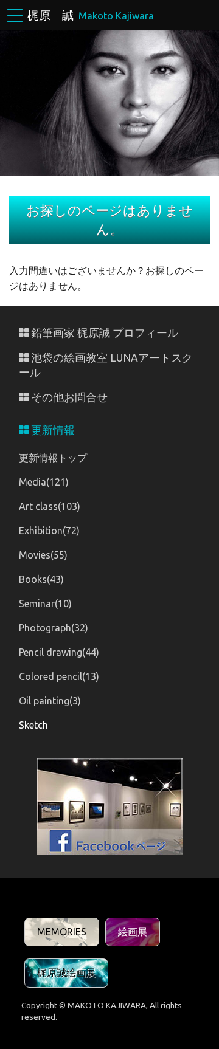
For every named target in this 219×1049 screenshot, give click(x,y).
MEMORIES (61, 931)
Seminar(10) (45, 603)
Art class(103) (49, 506)
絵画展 (132, 931)
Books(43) (41, 579)
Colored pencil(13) (59, 676)
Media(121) (44, 481)
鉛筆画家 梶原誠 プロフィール (103, 333)
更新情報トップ (53, 457)
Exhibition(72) (49, 530)
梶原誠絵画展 (66, 972)
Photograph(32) (53, 627)
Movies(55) (43, 554)
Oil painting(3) (50, 700)
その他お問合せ (68, 397)
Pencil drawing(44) (59, 652)
